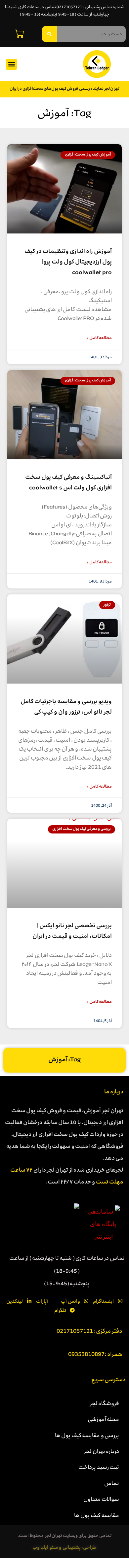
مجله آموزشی (103, 1419)
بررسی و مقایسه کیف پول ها (87, 1435)
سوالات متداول (101, 1499)
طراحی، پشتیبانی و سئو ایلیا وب (64, 1547)
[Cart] (19, 34)
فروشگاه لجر (104, 1403)
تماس (111, 1483)
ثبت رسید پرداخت (98, 1466)
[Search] (49, 34)
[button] (11, 64)
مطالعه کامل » (99, 338)
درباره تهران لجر (101, 1451)
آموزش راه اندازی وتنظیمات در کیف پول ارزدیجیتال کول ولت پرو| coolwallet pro (68, 262)
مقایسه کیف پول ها (96, 1515)
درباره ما (114, 1092)
